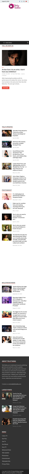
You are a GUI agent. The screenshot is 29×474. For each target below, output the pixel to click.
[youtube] (26, 1)
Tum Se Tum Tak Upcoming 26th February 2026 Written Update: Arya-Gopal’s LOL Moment (19, 397)
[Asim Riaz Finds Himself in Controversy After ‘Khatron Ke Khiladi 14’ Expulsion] (7, 130)
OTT (3, 67)
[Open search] (28, 43)
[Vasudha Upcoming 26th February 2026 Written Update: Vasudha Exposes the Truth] (7, 419)
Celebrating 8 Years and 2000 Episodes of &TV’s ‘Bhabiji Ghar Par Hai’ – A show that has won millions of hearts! (19, 167)
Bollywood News (6, 450)
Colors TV (4, 435)
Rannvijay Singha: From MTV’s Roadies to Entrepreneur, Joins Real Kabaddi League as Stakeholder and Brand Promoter (19, 301)
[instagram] (22, 1)
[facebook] (20, 1)
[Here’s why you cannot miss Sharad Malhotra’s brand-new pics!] (7, 225)
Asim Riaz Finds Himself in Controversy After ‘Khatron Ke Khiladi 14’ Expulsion (20, 133)
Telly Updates (5, 452)
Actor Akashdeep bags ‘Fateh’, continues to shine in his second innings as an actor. (20, 328)
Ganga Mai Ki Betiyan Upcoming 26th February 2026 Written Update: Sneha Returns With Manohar (19, 409)
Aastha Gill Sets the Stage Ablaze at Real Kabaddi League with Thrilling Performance (20, 289)
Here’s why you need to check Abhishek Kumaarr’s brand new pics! (19, 217)
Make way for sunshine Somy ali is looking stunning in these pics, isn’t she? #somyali (19, 206)
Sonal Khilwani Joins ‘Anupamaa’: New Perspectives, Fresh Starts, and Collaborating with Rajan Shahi (19, 154)
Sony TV (4, 447)
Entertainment (6, 458)
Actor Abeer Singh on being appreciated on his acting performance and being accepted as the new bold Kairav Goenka (19, 179)
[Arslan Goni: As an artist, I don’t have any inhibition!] (14, 58)
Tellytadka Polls (6, 461)
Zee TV (4, 441)
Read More (5, 87)
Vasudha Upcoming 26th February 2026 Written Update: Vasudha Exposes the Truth (20, 421)
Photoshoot (5, 455)
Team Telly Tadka (16, 73)
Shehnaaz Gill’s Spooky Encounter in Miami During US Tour (19, 143)
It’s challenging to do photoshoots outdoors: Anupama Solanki (19, 195)
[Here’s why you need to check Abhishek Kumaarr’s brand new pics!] (7, 214)
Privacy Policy (5, 464)
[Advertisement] (14, 25)
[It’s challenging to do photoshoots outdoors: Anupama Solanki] (7, 194)
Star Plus (4, 438)
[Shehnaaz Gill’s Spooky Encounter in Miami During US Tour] (7, 142)
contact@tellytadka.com (14, 384)
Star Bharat (5, 444)
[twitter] (24, 1)
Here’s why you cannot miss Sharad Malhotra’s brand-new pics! (19, 227)
